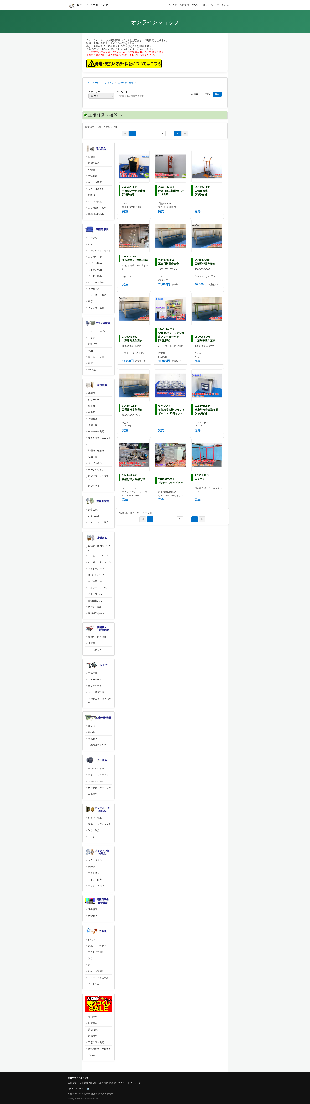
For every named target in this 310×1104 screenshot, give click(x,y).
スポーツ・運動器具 (98, 945)
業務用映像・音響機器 (99, 1048)
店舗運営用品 (95, 600)
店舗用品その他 (96, 613)
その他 (91, 1055)
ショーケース (95, 399)
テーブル (92, 237)
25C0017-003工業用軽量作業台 (132, 407)
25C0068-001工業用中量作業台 (205, 338)
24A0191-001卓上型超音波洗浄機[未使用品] (206, 409)
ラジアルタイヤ (96, 768)
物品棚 (91, 732)
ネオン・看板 (95, 606)
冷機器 (91, 393)
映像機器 (92, 909)
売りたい (172, 4)
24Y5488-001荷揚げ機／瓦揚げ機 (133, 477)
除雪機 (91, 643)
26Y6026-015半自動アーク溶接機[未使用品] (133, 190)
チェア (91, 337)
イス (90, 244)
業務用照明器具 (96, 214)
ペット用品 (93, 983)
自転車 (91, 939)
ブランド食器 (95, 860)
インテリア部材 (96, 307)
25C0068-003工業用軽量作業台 (205, 261)
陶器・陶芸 (93, 830)
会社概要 (72, 1083)
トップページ (92, 82)
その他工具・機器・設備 (99, 700)
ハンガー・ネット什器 (99, 562)
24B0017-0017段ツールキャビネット (172, 480)
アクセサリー (95, 873)
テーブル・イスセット (99, 250)
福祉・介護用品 (96, 971)
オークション (224, 4)
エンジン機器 (95, 685)
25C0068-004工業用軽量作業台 (168, 261)
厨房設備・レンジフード (99, 477)
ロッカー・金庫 (96, 356)
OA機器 (92, 369)
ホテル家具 (93, 515)
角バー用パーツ (96, 574)
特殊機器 (92, 738)
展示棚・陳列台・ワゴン (99, 547)
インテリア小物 (96, 282)
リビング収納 (95, 263)
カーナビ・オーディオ (99, 787)
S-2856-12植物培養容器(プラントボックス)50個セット (171, 409)
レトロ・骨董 (95, 817)
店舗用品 (92, 1035)
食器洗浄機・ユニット (99, 437)
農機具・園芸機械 (97, 636)
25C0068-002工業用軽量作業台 (132, 338)
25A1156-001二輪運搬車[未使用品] (202, 190)
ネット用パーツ (96, 568)
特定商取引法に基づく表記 (112, 1083)
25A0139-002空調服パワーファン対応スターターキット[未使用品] (171, 335)
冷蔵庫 (91, 156)
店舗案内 (184, 4)
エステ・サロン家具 (98, 522)
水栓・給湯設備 (96, 692)
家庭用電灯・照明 (97, 207)
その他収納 (93, 288)
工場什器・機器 (126, 82)
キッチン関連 (95, 182)
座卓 (90, 301)
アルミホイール (96, 781)
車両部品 (92, 793)
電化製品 (92, 1016)
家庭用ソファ (95, 256)
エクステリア (95, 649)
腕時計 (91, 866)
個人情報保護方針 (87, 1083)
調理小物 (92, 425)
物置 (90, 363)
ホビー (91, 964)
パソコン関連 (95, 201)
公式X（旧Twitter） (77, 1088)
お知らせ (196, 4)
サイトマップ (134, 1083)
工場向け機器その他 (98, 744)
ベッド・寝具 (95, 275)
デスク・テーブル (97, 331)
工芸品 (91, 836)
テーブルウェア (96, 469)
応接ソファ (93, 344)
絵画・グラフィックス (99, 824)
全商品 (207, 94)
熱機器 (91, 412)
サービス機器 (95, 463)
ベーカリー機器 (96, 431)
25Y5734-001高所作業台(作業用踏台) (135, 258)
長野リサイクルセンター (94, 5)
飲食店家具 (93, 509)
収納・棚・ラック (97, 456)
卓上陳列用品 (95, 594)
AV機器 (91, 169)
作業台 (91, 725)
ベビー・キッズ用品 (98, 977)
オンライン (208, 4)
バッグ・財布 (95, 879)
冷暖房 (91, 194)
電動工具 (92, 673)
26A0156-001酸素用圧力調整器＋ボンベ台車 (171, 190)
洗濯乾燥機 (93, 163)
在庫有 (194, 94)
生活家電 (92, 175)
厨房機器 (92, 1023)
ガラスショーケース (98, 555)
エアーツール (95, 679)
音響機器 (92, 915)
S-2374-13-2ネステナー (202, 477)
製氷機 (91, 406)
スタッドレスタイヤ (98, 774)
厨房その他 (93, 486)
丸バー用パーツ (96, 581)
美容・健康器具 (96, 188)
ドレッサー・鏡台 (97, 295)
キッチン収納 (95, 269)
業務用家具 (93, 1029)
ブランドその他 (96, 885)
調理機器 (92, 418)
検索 (217, 94)
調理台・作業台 (96, 450)
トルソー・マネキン (98, 587)
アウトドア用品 (96, 952)
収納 (90, 350)
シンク (91, 444)
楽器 (90, 958)
